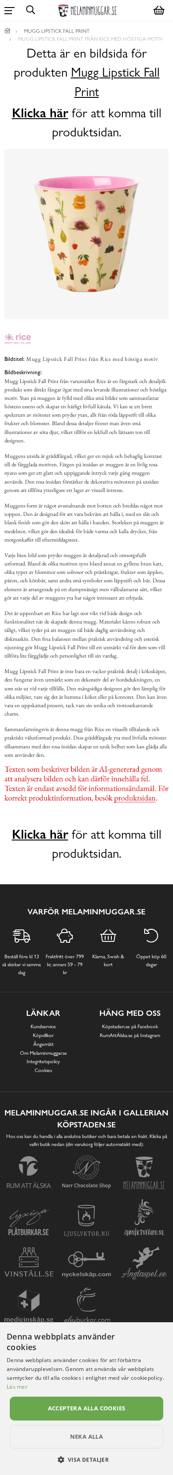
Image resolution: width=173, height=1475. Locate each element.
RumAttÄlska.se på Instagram (130, 1035)
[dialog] (86, 1398)
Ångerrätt (43, 1044)
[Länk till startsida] (7, 31)
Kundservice (43, 1026)
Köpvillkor (43, 1035)
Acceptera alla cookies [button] (87, 1408)
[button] (86, 1459)
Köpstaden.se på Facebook (130, 1026)
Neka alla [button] (86, 1436)
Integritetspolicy (43, 1061)
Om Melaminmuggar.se (43, 1053)
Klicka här (40, 112)
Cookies (43, 1070)
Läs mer (17, 1386)
